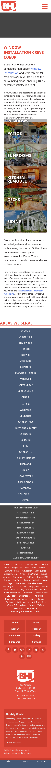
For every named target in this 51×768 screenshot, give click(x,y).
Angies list (17, 567)
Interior (15, 628)
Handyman (15, 635)
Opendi (43, 589)
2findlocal (7, 564)
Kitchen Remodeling (25, 513)
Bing (34, 567)
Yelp (38, 611)
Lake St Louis (25, 390)
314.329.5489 (29, 698)
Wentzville (25, 378)
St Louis (25, 330)
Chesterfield (25, 336)
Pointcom (27, 592)
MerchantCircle (11, 589)
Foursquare (18, 577)
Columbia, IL (25, 494)
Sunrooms (25, 548)
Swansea (25, 488)
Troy (25, 446)
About (36, 622)
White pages (23, 602)
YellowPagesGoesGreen (22, 611)
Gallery (36, 635)
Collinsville (25, 433)
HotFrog (17, 580)
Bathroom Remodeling (25, 518)
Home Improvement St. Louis (25, 508)
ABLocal (18, 564)
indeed (36, 580)
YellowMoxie (31, 608)
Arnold (25, 396)
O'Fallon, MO (25, 421)
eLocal (44, 574)
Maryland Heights (25, 372)
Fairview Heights (25, 458)
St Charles (25, 415)
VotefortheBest (39, 602)
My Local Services (29, 589)
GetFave (30, 577)
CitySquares (40, 570)
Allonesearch (31, 564)
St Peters (25, 366)
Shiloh (25, 470)
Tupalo (41, 599)
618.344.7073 (28, 695)
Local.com (20, 583)
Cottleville (25, 360)
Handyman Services (25, 533)
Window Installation (25, 538)
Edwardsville (25, 476)
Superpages (24, 595)
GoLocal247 (42, 577)
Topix (32, 599)
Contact (36, 641)
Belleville (26, 440)
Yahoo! (23, 605)
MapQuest (34, 586)
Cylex (22, 574)
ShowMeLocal (41, 592)
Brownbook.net (12, 570)
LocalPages (8, 586)
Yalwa (32, 605)
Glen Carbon (25, 482)
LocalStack (21, 586)
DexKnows (33, 574)
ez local (6, 577)
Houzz (7, 580)
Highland (25, 464)
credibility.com (10, 574)
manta (45, 586)
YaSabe (41, 605)
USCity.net (9, 602)
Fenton (25, 348)
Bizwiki (42, 567)
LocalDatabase (35, 583)
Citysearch (27, 570)
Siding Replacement (25, 543)
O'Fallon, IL (25, 452)
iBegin (27, 580)
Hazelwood (25, 342)
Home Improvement (25, 523)
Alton (25, 500)
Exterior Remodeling (26, 553)
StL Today (12, 595)
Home (14, 622)
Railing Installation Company (25, 558)
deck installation (25, 290)
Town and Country (26, 427)
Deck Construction (25, 528)
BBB (27, 567)
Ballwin (25, 354)
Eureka (25, 403)
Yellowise (18, 608)
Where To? (12, 605)
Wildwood (25, 409)
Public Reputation (11, 592)
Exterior (36, 628)
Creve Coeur (25, 384)
